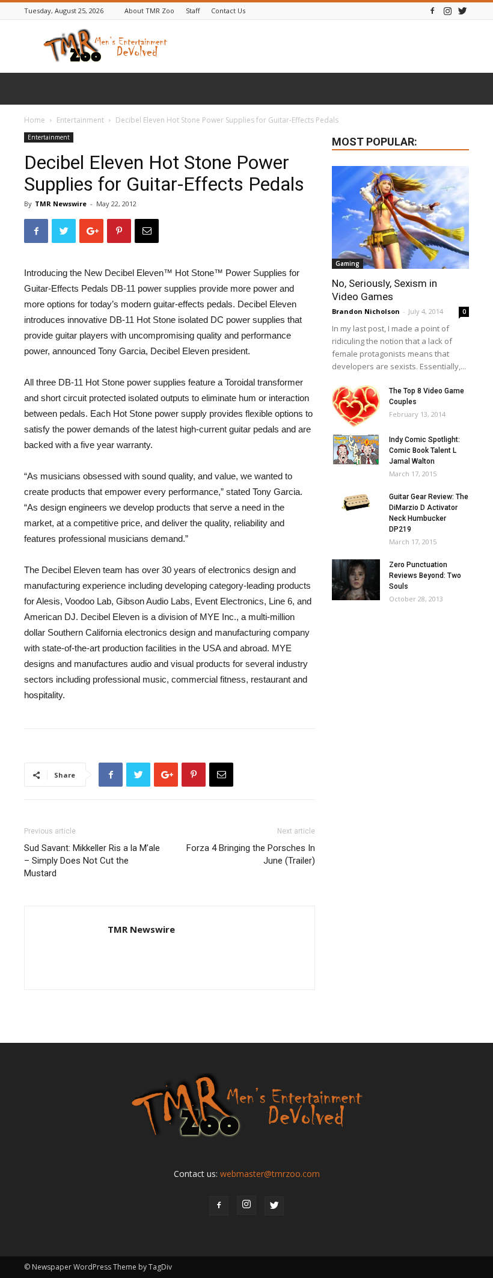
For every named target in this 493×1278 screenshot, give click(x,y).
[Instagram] (447, 10)
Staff (193, 10)
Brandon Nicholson (366, 311)
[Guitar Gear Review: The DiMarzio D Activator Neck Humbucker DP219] (356, 503)
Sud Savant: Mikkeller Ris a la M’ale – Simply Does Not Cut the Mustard (92, 861)
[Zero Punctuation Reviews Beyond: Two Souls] (356, 579)
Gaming (347, 263)
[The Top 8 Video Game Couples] (356, 406)
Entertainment (80, 120)
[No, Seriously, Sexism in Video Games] (400, 217)
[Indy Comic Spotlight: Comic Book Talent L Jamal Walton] (356, 449)
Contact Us (228, 10)
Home (34, 120)
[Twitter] (462, 10)
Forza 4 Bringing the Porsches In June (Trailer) (250, 854)
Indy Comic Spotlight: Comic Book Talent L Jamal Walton (424, 450)
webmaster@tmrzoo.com (270, 1173)
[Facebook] (432, 10)
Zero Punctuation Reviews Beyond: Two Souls (425, 576)
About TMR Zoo (149, 10)
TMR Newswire (61, 203)
